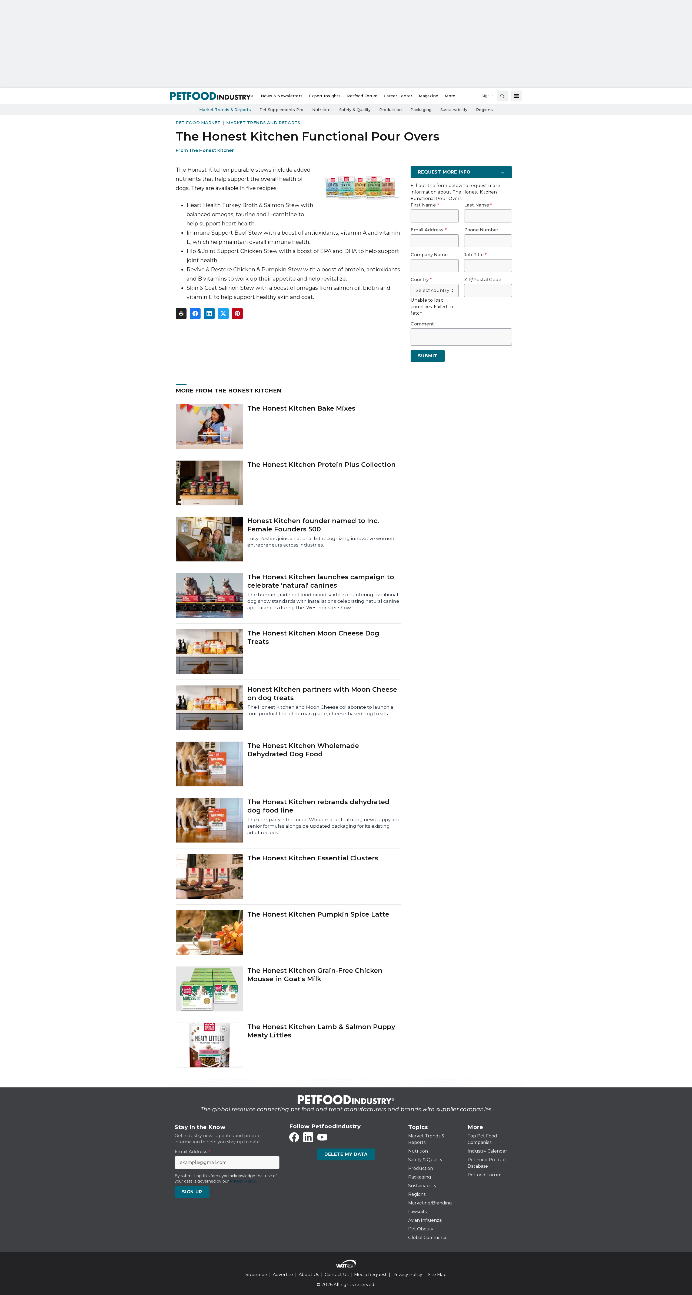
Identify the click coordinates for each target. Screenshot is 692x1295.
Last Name (478, 205)
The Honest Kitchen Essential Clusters (312, 858)
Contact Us (336, 1274)
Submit (427, 355)
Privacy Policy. (243, 1181)
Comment (422, 324)
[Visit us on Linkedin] (308, 1137)
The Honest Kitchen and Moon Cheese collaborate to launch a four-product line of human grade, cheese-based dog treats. (320, 710)
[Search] (502, 96)
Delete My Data (345, 1154)
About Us (309, 1274)
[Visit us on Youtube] (322, 1137)
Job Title (475, 255)
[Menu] (516, 96)
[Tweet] (223, 313)
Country (421, 280)
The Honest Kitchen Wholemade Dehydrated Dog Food (303, 750)
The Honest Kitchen (212, 150)
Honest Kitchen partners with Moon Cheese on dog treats (322, 693)
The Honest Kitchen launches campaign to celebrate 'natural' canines (320, 581)
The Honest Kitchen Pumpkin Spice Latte (318, 914)
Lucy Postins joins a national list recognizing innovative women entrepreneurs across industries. (320, 542)
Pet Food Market (198, 122)
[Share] (195, 313)
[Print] (181, 313)
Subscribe (256, 1274)
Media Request (370, 1274)
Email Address (429, 230)
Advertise (283, 1274)
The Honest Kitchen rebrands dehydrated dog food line (318, 806)
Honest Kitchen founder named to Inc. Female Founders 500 (313, 525)
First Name (425, 205)
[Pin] (237, 313)
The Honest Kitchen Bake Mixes (301, 408)
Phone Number (481, 230)
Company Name (429, 255)
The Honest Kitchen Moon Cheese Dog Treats (313, 637)
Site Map (437, 1274)
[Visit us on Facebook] (294, 1137)
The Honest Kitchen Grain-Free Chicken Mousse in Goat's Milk (314, 975)
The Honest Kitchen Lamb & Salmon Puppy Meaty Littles (321, 1031)
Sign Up (192, 1191)
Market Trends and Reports (263, 122)
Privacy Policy (407, 1274)
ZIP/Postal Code (482, 280)
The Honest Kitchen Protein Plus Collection (321, 464)
